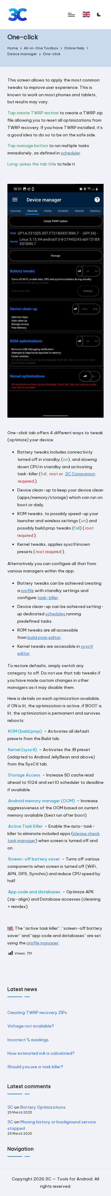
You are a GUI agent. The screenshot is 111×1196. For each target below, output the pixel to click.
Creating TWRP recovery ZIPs (37, 1012)
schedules (55, 614)
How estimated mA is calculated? (41, 1053)
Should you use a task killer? (35, 1066)
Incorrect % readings (28, 1039)
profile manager (43, 943)
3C (10, 1107)
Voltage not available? (30, 1026)
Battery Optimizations (43, 1107)
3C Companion (80, 474)
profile (27, 590)
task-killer (47, 597)
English (88, 17)
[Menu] (71, 14)
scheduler (70, 153)
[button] (86, 14)
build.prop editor (44, 637)
